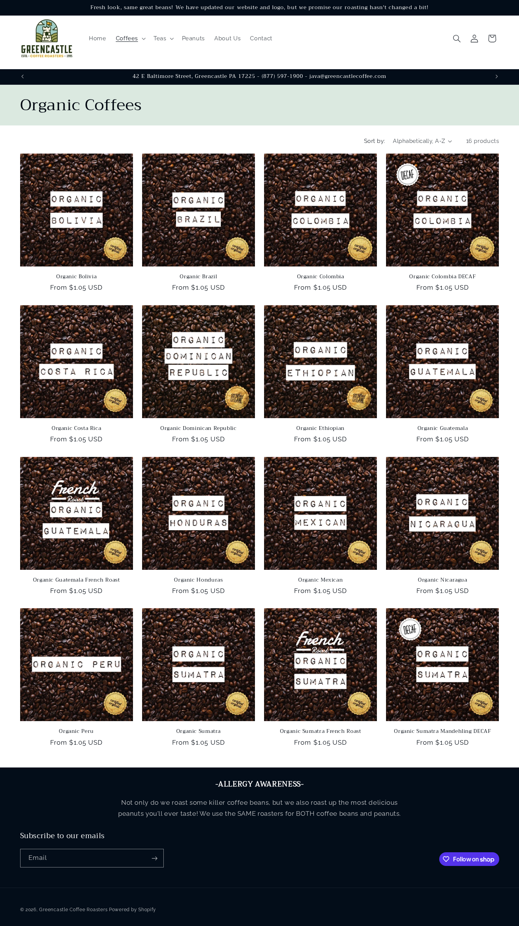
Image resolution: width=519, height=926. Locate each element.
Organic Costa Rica (76, 428)
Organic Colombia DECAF (442, 276)
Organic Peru (76, 731)
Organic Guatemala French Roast (76, 580)
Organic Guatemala (443, 428)
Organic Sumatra (198, 731)
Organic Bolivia (76, 276)
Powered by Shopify (132, 909)
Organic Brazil (198, 276)
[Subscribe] (154, 858)
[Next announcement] (496, 76)
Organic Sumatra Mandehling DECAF (442, 731)
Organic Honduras (198, 580)
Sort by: (374, 141)
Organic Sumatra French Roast (320, 731)
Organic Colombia (320, 276)
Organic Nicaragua (442, 580)
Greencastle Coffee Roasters (73, 909)
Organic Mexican (320, 580)
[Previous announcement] (22, 76)
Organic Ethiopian (320, 428)
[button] (130, 38)
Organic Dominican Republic (198, 428)
